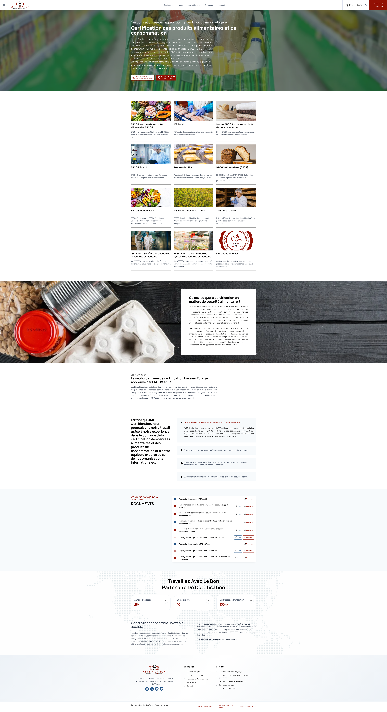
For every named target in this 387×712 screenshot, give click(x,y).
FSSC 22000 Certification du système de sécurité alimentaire (192, 255)
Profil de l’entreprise (194, 671)
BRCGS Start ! (139, 167)
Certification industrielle (227, 688)
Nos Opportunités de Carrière (197, 679)
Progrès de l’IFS (183, 167)
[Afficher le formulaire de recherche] (366, 5)
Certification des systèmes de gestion (232, 681)
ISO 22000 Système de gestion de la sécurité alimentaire (150, 255)
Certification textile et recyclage (230, 671)
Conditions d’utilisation (205, 706)
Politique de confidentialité (246, 706)
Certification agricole (226, 685)
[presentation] (151, 111)
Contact (221, 5)
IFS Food (179, 124)
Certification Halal (227, 253)
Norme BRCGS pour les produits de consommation (235, 126)
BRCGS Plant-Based (142, 210)
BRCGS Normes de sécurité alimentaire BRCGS (147, 126)
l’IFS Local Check (226, 210)
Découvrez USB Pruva (195, 675)
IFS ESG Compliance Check (189, 210)
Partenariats (191, 682)
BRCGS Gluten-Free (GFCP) (232, 167)
